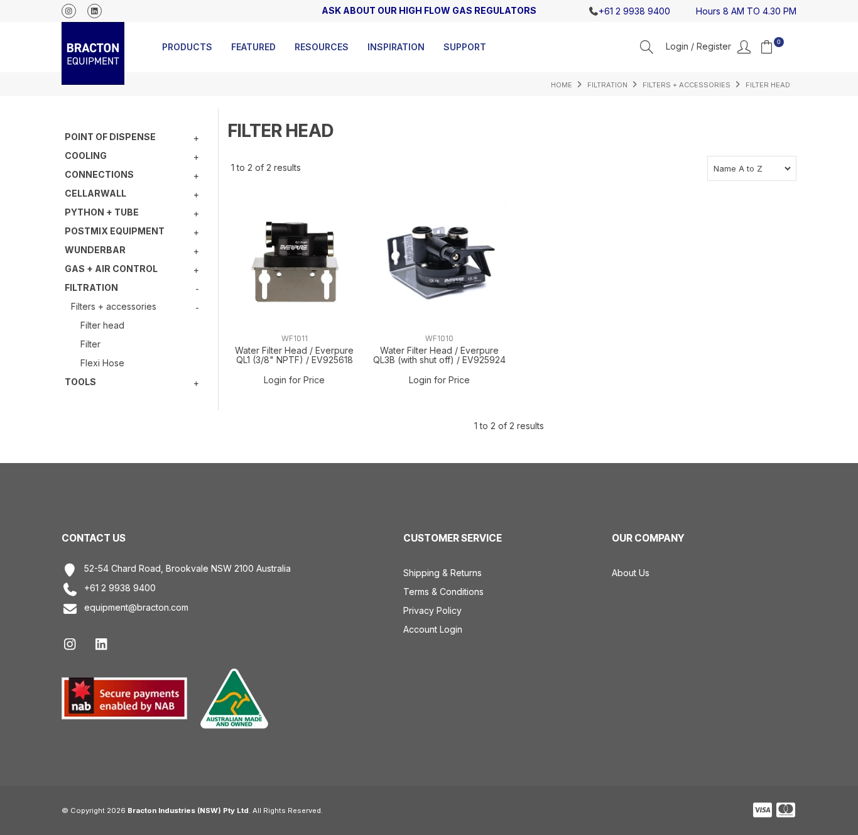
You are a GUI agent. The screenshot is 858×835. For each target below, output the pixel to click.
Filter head (102, 325)
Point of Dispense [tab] (110, 136)
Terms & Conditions (443, 591)
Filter (90, 344)
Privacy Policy (432, 610)
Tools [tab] (80, 381)
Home (561, 84)
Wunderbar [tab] (95, 249)
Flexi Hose (102, 362)
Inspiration (396, 46)
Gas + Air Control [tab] (111, 268)
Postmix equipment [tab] (115, 231)
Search (646, 46)
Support (464, 46)
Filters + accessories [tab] (113, 306)
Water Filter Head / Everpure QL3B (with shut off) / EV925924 (439, 355)
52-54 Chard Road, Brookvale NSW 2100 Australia (187, 569)
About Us (630, 572)
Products (187, 46)
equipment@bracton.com (136, 608)
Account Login (432, 629)
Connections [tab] (99, 174)
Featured (253, 46)
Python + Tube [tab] (102, 212)
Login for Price (294, 379)
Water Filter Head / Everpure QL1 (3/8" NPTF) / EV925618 (294, 355)
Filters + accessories (686, 84)
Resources (322, 46)
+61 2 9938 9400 (120, 588)
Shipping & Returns (442, 572)
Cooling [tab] (86, 155)
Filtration (607, 84)
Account (708, 47)
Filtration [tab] (91, 287)
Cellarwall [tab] (95, 193)
